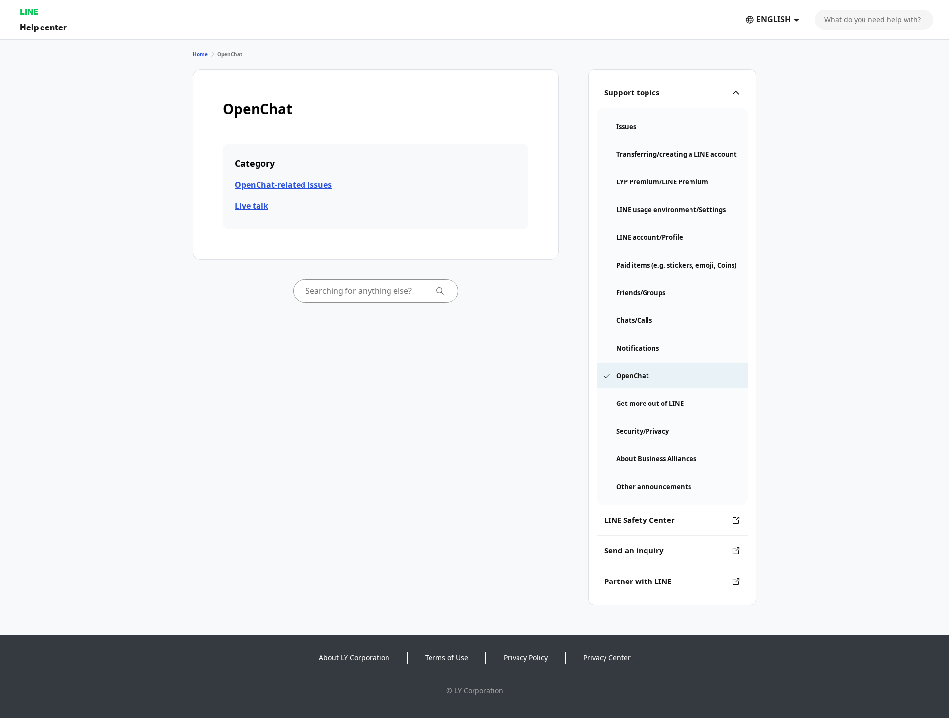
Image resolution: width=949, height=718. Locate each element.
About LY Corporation (354, 657)
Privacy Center (607, 657)
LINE (29, 11)
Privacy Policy (526, 657)
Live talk (251, 205)
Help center (43, 27)
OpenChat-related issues (283, 185)
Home (200, 54)
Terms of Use (446, 657)
